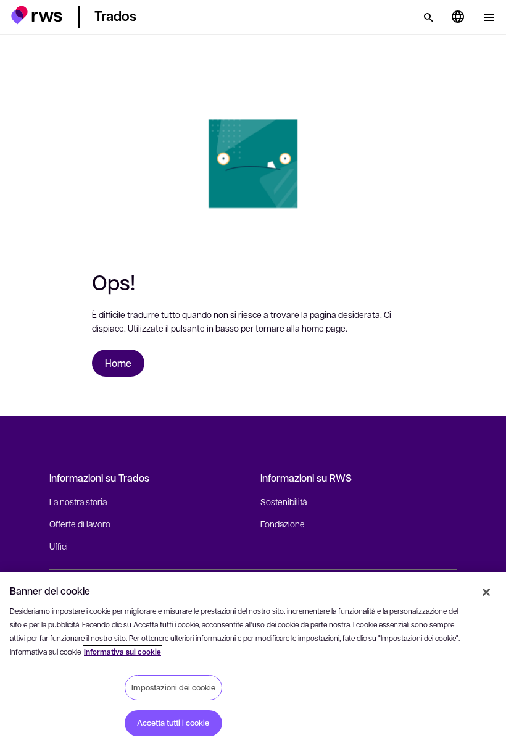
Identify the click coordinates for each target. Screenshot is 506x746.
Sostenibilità (283, 501)
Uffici (58, 545)
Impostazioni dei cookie (173, 687)
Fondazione (282, 523)
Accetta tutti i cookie (173, 722)
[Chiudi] (486, 592)
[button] (37, 15)
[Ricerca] (428, 17)
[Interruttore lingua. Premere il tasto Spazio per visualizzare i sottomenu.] (457, 17)
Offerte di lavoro (79, 523)
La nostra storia (78, 501)
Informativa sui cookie (122, 652)
